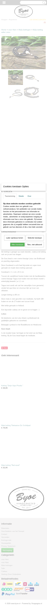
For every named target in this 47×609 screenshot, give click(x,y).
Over (29, 196)
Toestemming (10, 196)
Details (21, 196)
